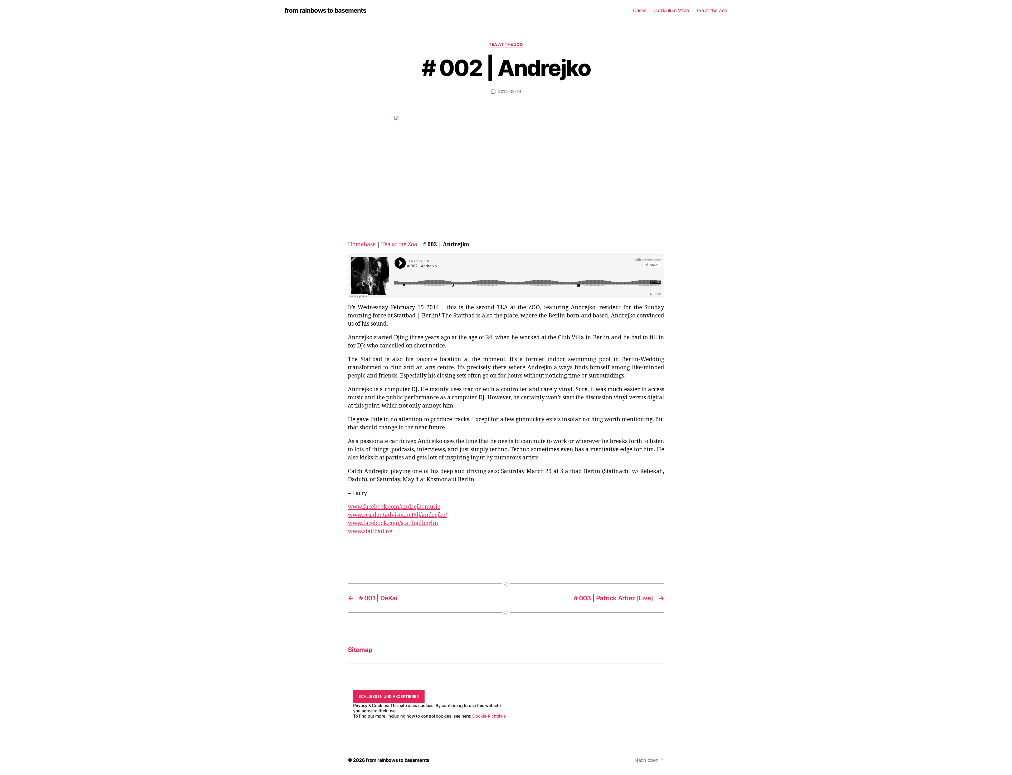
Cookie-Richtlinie (488, 716)
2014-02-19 (509, 91)
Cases (640, 10)
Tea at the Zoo (711, 10)
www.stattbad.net (371, 531)
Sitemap (360, 650)
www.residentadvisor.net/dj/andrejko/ (397, 515)
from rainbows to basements (325, 10)
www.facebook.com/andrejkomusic (394, 507)
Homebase (362, 244)
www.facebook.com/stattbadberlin (393, 523)
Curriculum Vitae (671, 10)
